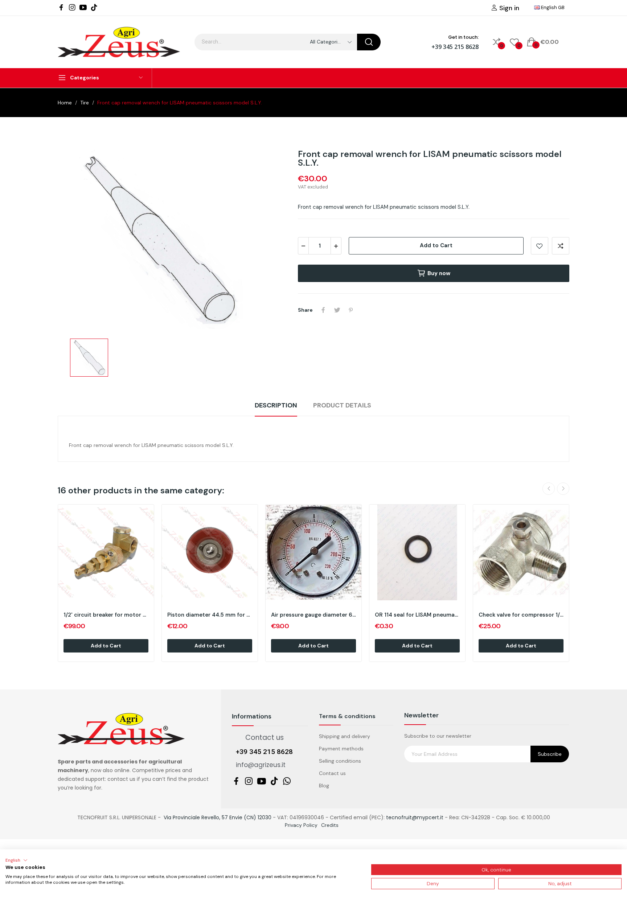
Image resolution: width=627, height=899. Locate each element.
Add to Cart (436, 245)
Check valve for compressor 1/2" (521, 614)
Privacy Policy (301, 825)
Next (563, 488)
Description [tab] (276, 405)
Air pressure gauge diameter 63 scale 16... (313, 614)
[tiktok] (94, 8)
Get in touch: (463, 37)
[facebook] (61, 8)
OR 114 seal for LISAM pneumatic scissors (417, 614)
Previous (548, 488)
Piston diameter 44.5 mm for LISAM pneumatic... (209, 614)
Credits (330, 825)
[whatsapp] (287, 781)
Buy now (438, 273)
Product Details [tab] (342, 405)
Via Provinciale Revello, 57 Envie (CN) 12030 (217, 817)
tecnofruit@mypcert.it (414, 817)
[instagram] (72, 8)
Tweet (337, 309)
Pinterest (351, 309)
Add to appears (560, 245)
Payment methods (341, 748)
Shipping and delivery (344, 736)
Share (323, 309)
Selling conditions (340, 761)
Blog (324, 785)
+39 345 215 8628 (455, 47)
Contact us (332, 773)
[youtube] (83, 8)
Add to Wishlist (539, 245)
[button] (16, 860)
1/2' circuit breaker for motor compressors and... (105, 614)
